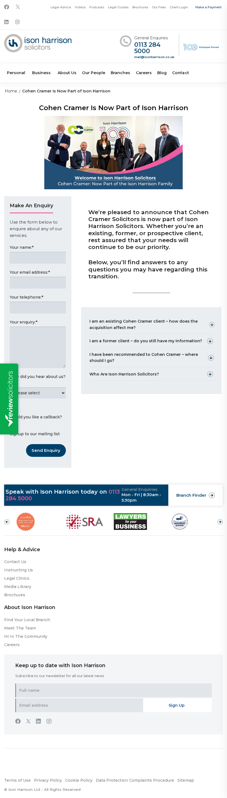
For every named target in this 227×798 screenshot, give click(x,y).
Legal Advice (61, 7)
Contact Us (15, 561)
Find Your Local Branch (27, 619)
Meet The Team (20, 628)
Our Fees (159, 7)
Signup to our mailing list (35, 433)
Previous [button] (7, 522)
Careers (144, 72)
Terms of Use (17, 780)
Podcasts (96, 7)
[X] (18, 7)
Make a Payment (208, 7)
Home (11, 91)
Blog (162, 72)
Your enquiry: (23, 322)
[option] (40, 521)
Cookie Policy (78, 780)
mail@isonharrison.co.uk (154, 57)
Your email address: (30, 272)
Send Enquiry (46, 450)
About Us (67, 72)
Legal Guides (118, 7)
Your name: (21, 247)
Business (41, 72)
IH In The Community (25, 636)
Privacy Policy (48, 780)
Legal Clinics (16, 578)
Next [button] (220, 519)
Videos (80, 7)
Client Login (179, 7)
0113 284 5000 (147, 48)
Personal (16, 72)
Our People (93, 72)
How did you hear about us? (38, 379)
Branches (120, 72)
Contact (180, 72)
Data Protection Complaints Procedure (135, 780)
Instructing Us (18, 570)
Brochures (140, 7)
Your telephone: (26, 297)
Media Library (17, 586)
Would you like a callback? (36, 416)
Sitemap (185, 780)
